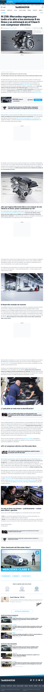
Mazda (32, 4)
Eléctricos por (7, 3)
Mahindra (4, 4)
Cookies (34, 689)
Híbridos (40, 10)
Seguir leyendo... (19, 601)
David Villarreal (5, 28)
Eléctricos (35, 10)
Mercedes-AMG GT (5, 363)
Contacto (24, 689)
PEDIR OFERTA (38, 99)
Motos (39, 685)
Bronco (28, 4)
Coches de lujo (6, 576)
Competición (9, 10)
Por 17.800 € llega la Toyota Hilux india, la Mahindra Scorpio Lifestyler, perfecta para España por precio (21, 75)
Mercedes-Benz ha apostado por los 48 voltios (27, 118)
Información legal (30, 689)
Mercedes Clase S (38, 92)
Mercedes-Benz (37, 4)
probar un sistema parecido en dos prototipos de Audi (22, 480)
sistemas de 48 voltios (28, 438)
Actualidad (2, 10)
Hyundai (8, 4)
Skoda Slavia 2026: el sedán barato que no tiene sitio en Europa (14, 73)
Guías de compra (22, 10)
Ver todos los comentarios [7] (22, 611)
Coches (15, 10)
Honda (24, 4)
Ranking (29, 10)
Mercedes (16, 576)
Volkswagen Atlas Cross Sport (16, 4)
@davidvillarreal (10, 28)
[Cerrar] (42, 30)
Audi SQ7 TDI (8, 478)
